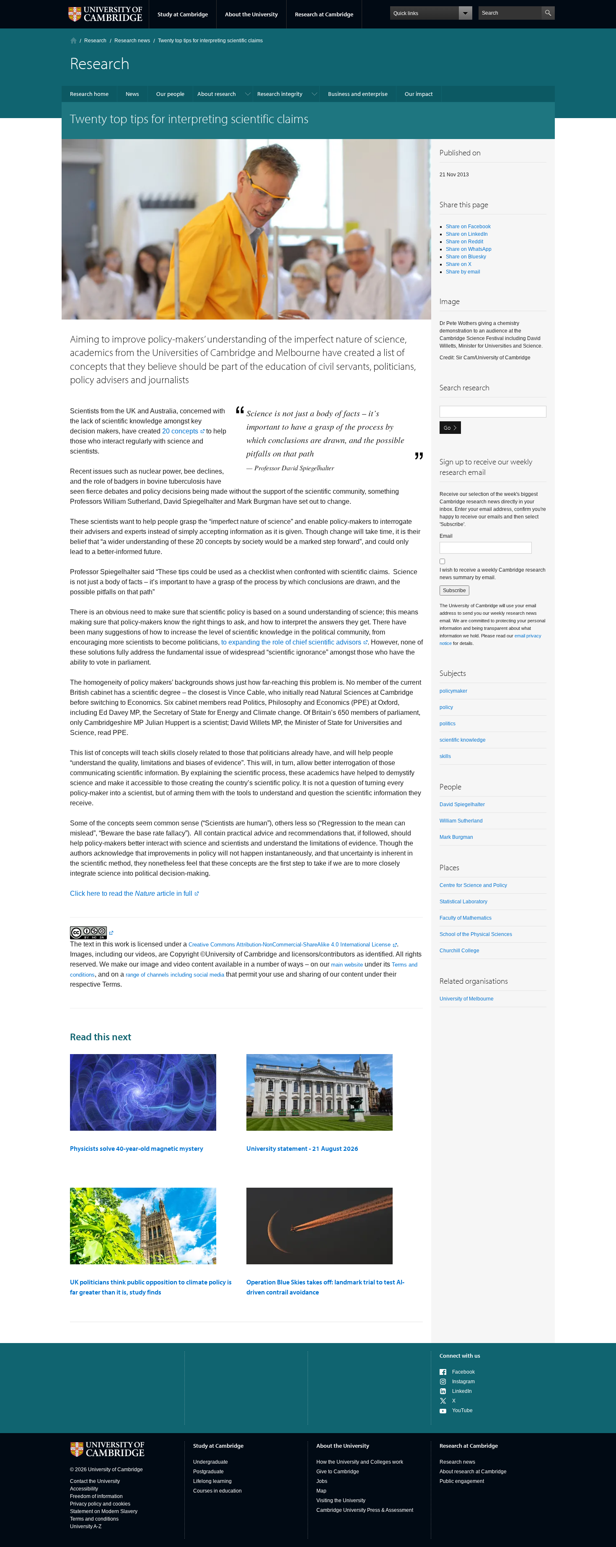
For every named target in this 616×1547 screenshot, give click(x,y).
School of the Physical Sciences (476, 934)
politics (448, 724)
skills (445, 756)
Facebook (463, 1372)
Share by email (463, 272)
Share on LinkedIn (467, 234)
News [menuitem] (132, 94)
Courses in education (217, 1491)
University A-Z (85, 1526)
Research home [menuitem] (89, 94)
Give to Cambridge (337, 1472)
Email (446, 536)
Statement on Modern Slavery (103, 1511)
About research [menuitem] (216, 94)
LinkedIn (462, 1391)
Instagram (463, 1382)
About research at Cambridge (473, 1472)
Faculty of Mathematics (466, 918)
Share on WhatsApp (469, 249)
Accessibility (84, 1489)
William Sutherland (461, 821)
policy (446, 707)
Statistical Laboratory (463, 902)
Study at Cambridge (183, 14)
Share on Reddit (464, 242)
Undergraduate (210, 1462)
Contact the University (95, 1481)
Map (321, 1491)
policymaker (453, 691)
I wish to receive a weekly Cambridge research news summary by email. (493, 573)
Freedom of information (96, 1496)
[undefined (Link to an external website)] (91, 932)
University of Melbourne (467, 999)
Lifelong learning (212, 1481)
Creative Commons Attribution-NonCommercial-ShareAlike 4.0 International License (290, 944)
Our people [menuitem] (170, 94)
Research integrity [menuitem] (280, 94)
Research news (457, 1462)
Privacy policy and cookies (100, 1504)
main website (347, 965)
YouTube (462, 1410)
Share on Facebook (468, 226)
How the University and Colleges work (359, 1462)
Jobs (321, 1481)
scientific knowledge (463, 740)
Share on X (458, 264)
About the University (251, 14)
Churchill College (459, 951)
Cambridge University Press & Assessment (364, 1510)
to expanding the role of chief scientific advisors (291, 642)
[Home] (73, 40)
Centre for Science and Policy (473, 885)
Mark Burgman (456, 837)
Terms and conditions (94, 1519)
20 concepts (180, 431)
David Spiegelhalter (462, 804)
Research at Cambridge (324, 14)
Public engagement (462, 1481)
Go (447, 427)
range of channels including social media (175, 975)
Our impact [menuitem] (419, 94)
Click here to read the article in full (131, 893)
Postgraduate (208, 1472)
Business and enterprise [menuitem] (358, 94)
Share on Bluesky (466, 257)
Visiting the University (340, 1500)
